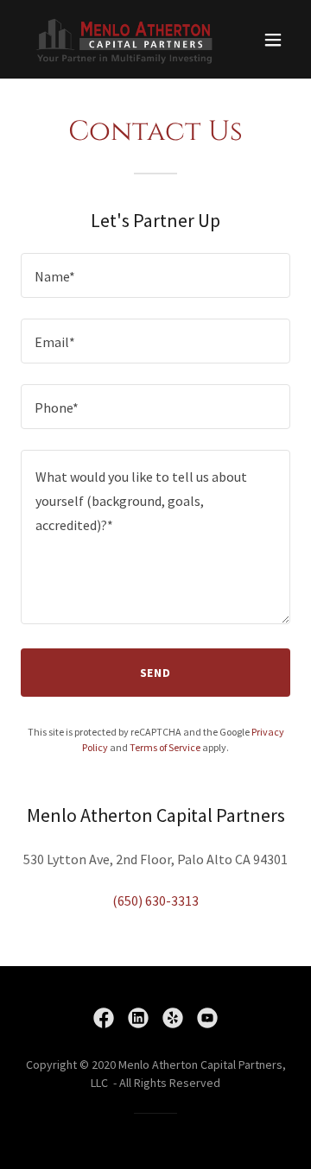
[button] (273, 39)
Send (156, 672)
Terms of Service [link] (165, 747)
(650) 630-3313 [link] (155, 900)
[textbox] (155, 275)
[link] (115, 39)
